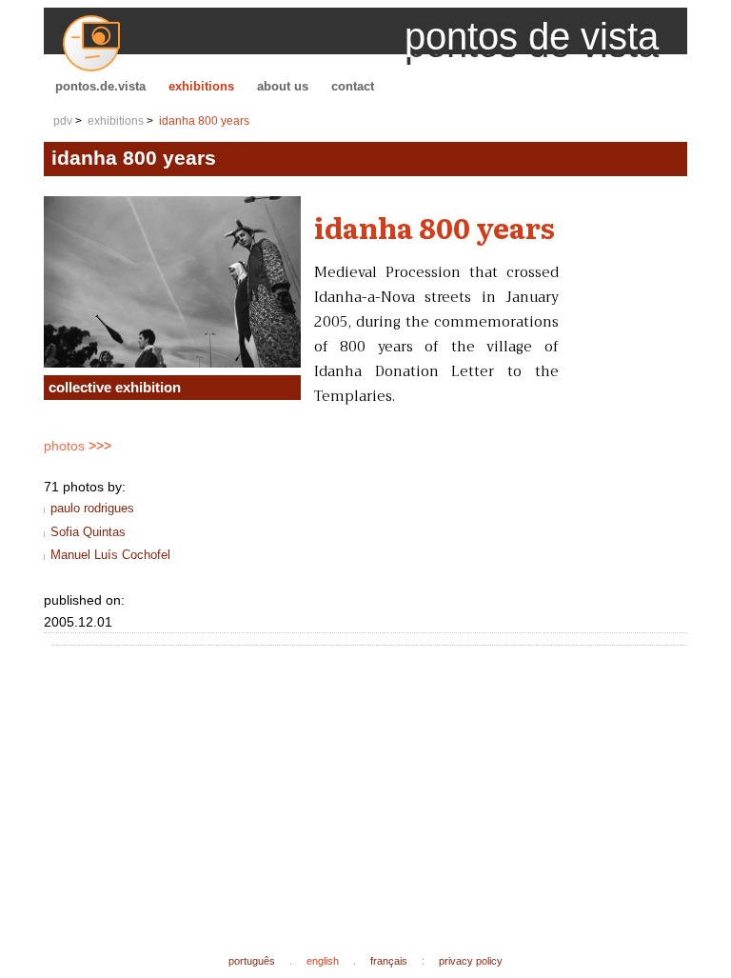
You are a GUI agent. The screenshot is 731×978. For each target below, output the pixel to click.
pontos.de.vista (100, 86)
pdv (62, 121)
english (322, 961)
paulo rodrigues (92, 508)
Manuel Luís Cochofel (110, 555)
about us (282, 86)
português (251, 961)
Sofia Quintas (88, 532)
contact (352, 86)
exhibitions (201, 86)
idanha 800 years (204, 121)
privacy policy (471, 961)
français (388, 961)
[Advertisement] (395, 784)
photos (77, 446)
